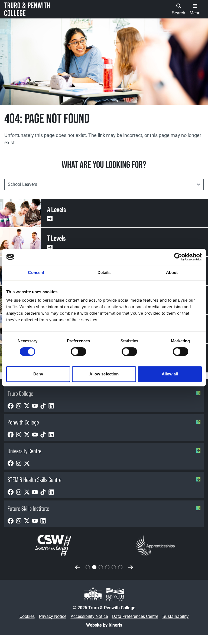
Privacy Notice (52, 616)
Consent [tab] (36, 272)
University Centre (24, 451)
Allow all (170, 374)
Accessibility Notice (89, 616)
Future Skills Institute (28, 508)
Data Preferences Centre (135, 616)
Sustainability (175, 616)
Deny (38, 374)
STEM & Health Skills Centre (34, 479)
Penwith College (23, 422)
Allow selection (104, 374)
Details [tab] (104, 272)
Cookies (27, 616)
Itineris (115, 625)
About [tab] (172, 272)
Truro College (20, 393)
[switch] (78, 351)
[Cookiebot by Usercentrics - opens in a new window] (178, 257)
